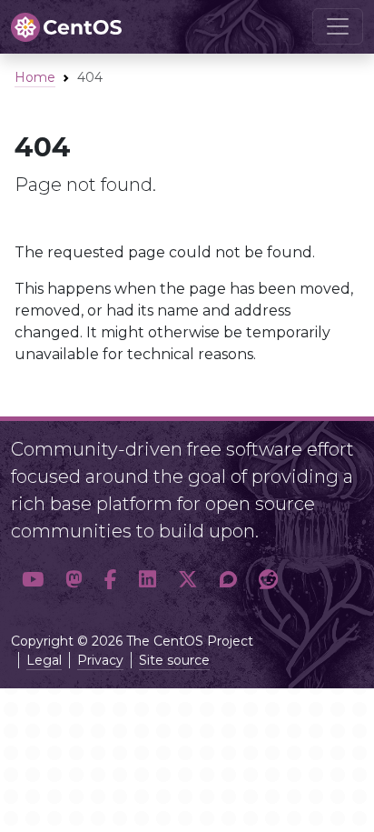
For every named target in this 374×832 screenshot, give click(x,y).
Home (35, 77)
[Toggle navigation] (337, 26)
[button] (32, 579)
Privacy (100, 660)
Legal (44, 660)
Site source (174, 660)
